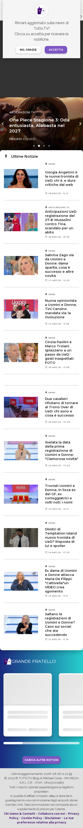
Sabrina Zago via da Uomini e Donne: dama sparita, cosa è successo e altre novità (59, 265)
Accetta (56, 49)
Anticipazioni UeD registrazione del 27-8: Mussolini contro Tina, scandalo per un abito (60, 222)
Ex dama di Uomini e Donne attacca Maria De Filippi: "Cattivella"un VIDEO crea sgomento (61, 581)
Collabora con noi (51, 813)
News (51, 163)
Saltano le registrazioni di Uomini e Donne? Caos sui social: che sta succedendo (60, 624)
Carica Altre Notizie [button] (42, 760)
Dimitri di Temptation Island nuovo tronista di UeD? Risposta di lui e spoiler (61, 537)
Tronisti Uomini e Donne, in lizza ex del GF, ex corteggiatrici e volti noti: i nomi (60, 494)
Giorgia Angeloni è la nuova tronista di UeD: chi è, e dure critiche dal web (61, 178)
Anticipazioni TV (22, 112)
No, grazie (28, 49)
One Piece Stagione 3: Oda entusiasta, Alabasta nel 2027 (39, 125)
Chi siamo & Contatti (19, 813)
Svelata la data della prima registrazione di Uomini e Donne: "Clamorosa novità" (61, 450)
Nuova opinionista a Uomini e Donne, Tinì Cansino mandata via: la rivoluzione (61, 309)
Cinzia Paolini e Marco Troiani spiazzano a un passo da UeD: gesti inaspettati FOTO (59, 352)
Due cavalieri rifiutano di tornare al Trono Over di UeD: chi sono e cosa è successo (61, 407)
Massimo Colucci (22, 139)
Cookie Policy (31, 818)
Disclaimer (53, 818)
